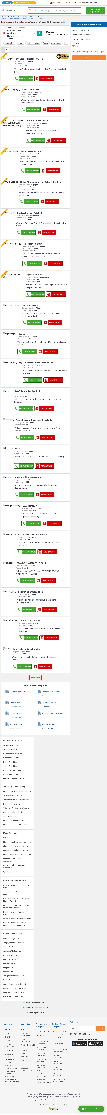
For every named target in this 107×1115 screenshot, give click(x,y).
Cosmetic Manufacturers (58, 1062)
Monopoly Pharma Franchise (43, 1048)
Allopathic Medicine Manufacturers (60, 1051)
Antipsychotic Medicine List (13, 943)
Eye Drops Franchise (44, 1032)
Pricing (8, 2)
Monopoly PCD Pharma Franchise (16, 850)
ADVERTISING (25, 1057)
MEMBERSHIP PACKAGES (9, 1061)
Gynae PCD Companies (41, 1054)
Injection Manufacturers (58, 1068)
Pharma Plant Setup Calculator (12, 1081)
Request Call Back (92, 1109)
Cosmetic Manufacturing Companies (12, 859)
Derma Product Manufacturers (58, 1056)
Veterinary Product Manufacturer (16, 808)
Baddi (66, 43)
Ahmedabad (9, 43)
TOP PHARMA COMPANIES (25, 1052)
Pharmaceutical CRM (25, 2)
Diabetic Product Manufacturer (15, 812)
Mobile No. (76, 43)
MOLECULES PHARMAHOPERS (26, 1069)
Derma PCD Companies (41, 1066)
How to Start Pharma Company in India (16, 886)
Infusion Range (9, 963)
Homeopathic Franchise (12, 753)
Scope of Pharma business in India (17, 918)
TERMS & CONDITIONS (9, 1045)
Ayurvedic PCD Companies (42, 1078)
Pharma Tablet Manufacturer (14, 820)
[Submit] (30, 10)
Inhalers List (8, 971)
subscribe (100, 1028)
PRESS (23, 1064)
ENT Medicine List (10, 955)
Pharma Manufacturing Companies (17, 854)
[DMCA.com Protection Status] (53, 1109)
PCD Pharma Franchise (12, 838)
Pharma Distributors (44, 1083)
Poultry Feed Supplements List (15, 980)
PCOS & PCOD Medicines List (14, 988)
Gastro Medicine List (11, 947)
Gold (57, 34)
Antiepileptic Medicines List (13, 976)
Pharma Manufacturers (58, 1074)
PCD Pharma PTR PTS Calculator (11, 1067)
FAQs (22, 1061)
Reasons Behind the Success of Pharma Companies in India (15, 923)
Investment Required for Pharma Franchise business (16, 906)
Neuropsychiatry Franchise (14, 770)
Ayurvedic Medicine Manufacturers (60, 1039)
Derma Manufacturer (11, 804)
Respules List (8, 967)
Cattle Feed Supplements (13, 996)
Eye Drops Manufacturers (13, 872)
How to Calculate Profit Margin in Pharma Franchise (16, 899)
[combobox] (54, 10)
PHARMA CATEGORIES (25, 1040)
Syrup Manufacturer (11, 816)
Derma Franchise (10, 762)
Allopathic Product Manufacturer (16, 799)
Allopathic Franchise (11, 749)
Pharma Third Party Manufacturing (17, 791)
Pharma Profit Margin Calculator (10, 1074)
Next (89, 58)
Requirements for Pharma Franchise (13, 913)
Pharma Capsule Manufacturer (15, 824)
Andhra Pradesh (33, 43)
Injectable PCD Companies (42, 1036)
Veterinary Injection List (12, 938)
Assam (45, 43)
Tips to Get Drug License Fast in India (15, 893)
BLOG (23, 1029)
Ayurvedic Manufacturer (12, 795)
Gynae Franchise (10, 766)
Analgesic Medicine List (12, 951)
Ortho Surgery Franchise (13, 774)
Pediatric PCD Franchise (41, 1072)
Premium (64, 34)
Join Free (56, 2)
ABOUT (7, 1029)
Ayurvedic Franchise (11, 745)
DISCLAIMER (9, 1050)
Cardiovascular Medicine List (14, 984)
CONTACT (8, 1033)
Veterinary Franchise (11, 758)
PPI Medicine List (9, 959)
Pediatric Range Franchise (13, 778)
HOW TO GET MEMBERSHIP (25, 1034)
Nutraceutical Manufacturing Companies (14, 866)
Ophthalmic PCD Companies (42, 1042)
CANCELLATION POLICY (10, 1055)
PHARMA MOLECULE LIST (28, 1046)
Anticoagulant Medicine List (14, 992)
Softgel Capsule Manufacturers (58, 1045)
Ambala (21, 43)
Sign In (67, 2)
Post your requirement (96, 10)
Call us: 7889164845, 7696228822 (89, 2)
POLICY (7, 1041)
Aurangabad (56, 43)
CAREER (7, 1037)
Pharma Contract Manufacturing (16, 846)
